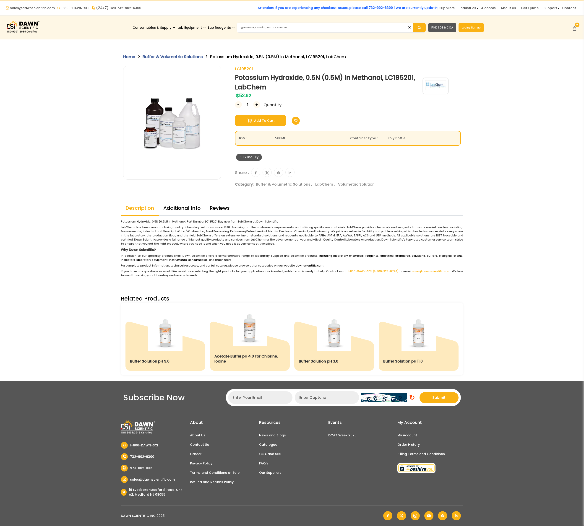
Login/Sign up (471, 27)
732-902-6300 (142, 456)
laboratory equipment (152, 260)
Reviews (220, 208)
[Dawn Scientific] (23, 32)
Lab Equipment (189, 27)
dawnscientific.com (309, 265)
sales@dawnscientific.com (32, 8)
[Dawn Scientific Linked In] (456, 515)
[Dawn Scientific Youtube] (428, 515)
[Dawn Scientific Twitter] (401, 515)
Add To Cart (264, 120)
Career (196, 454)
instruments (178, 260)
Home (129, 57)
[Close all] (409, 27)
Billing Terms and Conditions (421, 454)
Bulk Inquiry (249, 157)
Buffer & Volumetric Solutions (173, 57)
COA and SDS (270, 454)
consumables (198, 260)
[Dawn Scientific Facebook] (387, 515)
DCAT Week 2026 (342, 435)
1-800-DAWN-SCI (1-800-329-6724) (373, 271)
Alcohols (488, 8)
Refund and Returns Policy (212, 482)
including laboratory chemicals (341, 256)
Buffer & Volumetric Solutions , (284, 184)
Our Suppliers (270, 472)
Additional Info (182, 208)
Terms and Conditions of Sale (215, 472)
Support (550, 8)
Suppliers (447, 8)
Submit (439, 397)
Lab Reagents (219, 27)
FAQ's (263, 463)
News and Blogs (272, 435)
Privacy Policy (201, 463)
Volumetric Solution (356, 184)
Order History (408, 444)
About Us (508, 8)
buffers (432, 256)
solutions (418, 256)
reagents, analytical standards (387, 256)
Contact (569, 8)
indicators (128, 260)
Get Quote (530, 8)
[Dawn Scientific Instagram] (415, 515)
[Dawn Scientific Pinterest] (442, 515)
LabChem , (325, 184)
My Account (407, 435)
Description (139, 208)
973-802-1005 (141, 468)
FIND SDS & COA (442, 27)
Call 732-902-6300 (118, 8)
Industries (468, 8)
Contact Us (199, 444)
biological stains (450, 256)
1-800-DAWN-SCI (75, 8)
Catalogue (268, 444)
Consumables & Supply (152, 27)
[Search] (419, 27)
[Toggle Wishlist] (296, 121)
